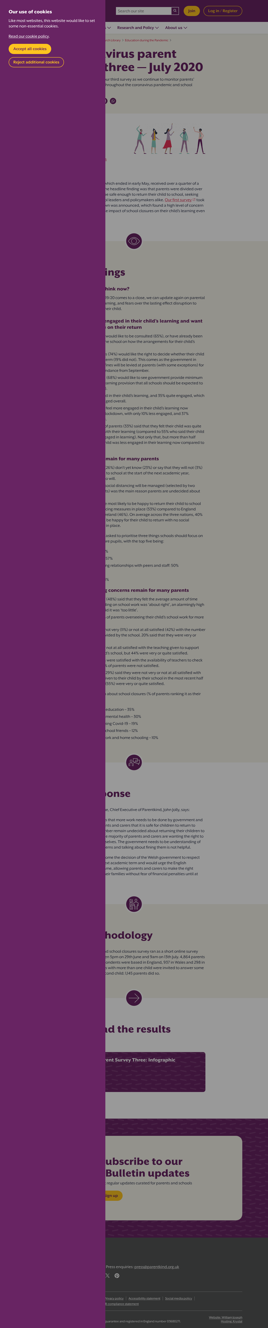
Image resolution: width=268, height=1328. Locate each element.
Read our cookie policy (29, 36)
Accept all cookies (29, 49)
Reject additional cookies (36, 62)
